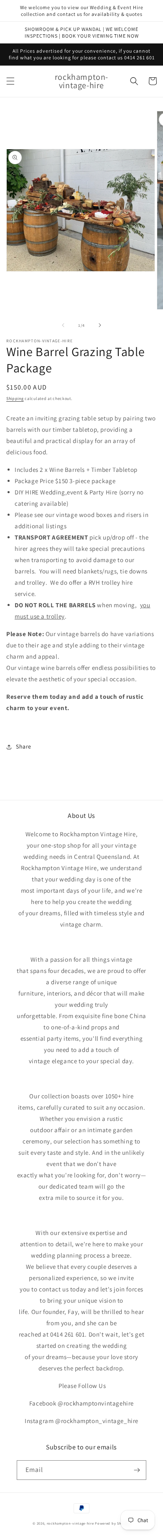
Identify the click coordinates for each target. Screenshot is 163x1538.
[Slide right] (100, 325)
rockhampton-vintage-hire (70, 1523)
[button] (10, 81)
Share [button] (23, 746)
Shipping (15, 398)
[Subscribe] (136, 1470)
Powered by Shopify (112, 1523)
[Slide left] (63, 325)
